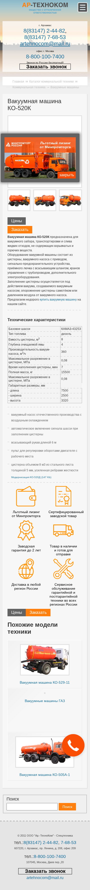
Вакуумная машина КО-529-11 (45, 682)
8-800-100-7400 (45, 56)
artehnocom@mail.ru (45, 44)
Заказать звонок (46, 66)
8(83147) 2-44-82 (44, 31)
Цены (16, 221)
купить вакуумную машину (58, 299)
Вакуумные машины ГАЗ (45, 701)
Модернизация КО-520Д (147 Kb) (31, 477)
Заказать (19, 229)
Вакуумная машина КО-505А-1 (45, 775)
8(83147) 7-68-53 (45, 37)
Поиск (12, 799)
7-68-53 (68, 842)
